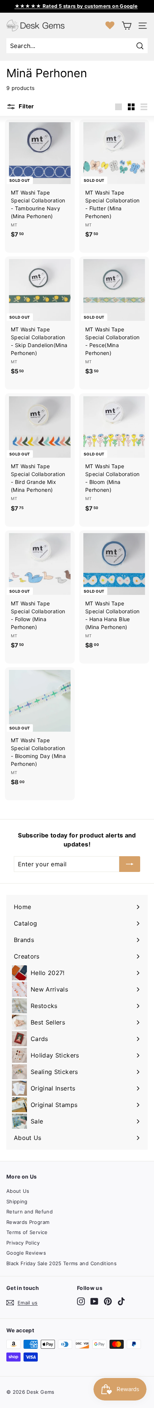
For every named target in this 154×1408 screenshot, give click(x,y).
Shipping (17, 1201)
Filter (26, 106)
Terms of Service (27, 1232)
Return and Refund (29, 1212)
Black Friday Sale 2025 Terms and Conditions (61, 1263)
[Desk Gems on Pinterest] (108, 1301)
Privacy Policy (23, 1243)
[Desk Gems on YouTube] (94, 1301)
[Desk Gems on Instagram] (81, 1301)
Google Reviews (26, 1253)
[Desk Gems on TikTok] (121, 1301)
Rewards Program (27, 1222)
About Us (18, 1191)
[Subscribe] (129, 864)
